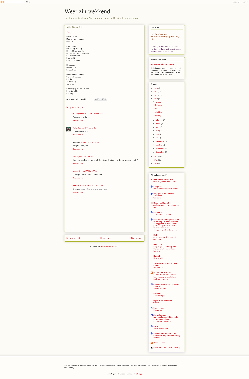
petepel (75, 171)
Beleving (158, 105)
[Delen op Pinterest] (105, 99)
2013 (156, 99)
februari (159, 120)
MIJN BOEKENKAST (162, 273)
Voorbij (158, 116)
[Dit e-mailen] (95, 99)
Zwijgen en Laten (159, 288)
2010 (156, 88)
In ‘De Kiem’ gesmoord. (162, 321)
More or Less (159, 343)
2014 (156, 156)
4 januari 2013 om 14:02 (94, 113)
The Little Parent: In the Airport (165, 230)
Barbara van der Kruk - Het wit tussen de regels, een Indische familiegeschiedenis (165, 277)
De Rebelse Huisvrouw (163, 179)
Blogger (140, 374)
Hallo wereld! (158, 258)
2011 (156, 92)
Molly (75, 128)
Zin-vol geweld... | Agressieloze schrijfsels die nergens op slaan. (165, 317)
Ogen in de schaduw (162, 301)
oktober (159, 145)
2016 (156, 163)
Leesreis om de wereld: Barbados (165, 189)
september (160, 141)
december (160, 152)
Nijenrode (156, 338)
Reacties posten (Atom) (110, 246)
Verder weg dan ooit (160, 328)
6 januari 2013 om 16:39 (86, 157)
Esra (74, 157)
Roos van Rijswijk (161, 203)
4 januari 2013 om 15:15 (87, 128)
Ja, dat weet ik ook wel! (162, 214)
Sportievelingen (159, 296)
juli (157, 138)
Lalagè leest (158, 186)
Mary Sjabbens (79, 113)
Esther (156, 235)
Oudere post (136, 238)
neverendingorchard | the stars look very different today (166, 334)
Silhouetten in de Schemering (166, 348)
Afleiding (158, 112)
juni (157, 134)
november (160, 148)
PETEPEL (157, 293)
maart (158, 124)
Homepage (105, 238)
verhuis (156, 303)
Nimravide (157, 244)
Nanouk (156, 256)
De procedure (158, 267)
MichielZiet (158, 212)
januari (159, 102)
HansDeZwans (78, 186)
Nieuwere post (73, 238)
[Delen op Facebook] (103, 99)
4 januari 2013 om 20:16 (90, 142)
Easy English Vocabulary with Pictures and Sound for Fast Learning (164, 249)
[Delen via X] (100, 99)
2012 (156, 95)
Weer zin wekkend (87, 11)
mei (157, 131)
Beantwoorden (78, 120)
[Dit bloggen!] (98, 99)
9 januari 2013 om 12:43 (94, 186)
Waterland (157, 198)
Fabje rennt (158, 308)
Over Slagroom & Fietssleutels (165, 181)
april (158, 127)
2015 (156, 160)
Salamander (157, 310)
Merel (155, 326)
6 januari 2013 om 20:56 (88, 171)
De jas (157, 108)
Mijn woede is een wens (162, 64)
